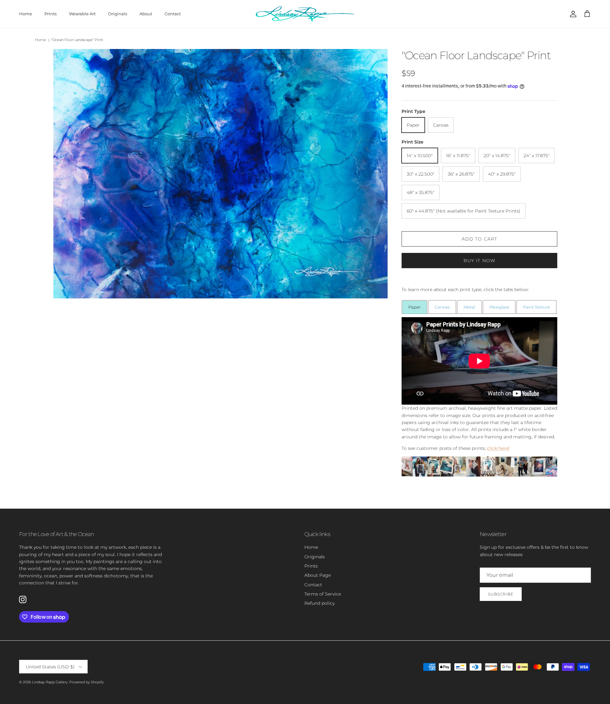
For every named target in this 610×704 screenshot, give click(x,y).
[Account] (572, 14)
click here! (498, 448)
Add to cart (479, 239)
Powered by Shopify (86, 682)
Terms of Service (322, 594)
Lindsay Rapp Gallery (50, 682)
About (145, 13)
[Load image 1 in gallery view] (220, 174)
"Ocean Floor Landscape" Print (77, 40)
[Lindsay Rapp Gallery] (305, 13)
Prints (50, 13)
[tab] (414, 306)
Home (25, 13)
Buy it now (479, 260)
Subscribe (500, 594)
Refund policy (319, 603)
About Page (317, 575)
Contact (173, 13)
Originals (117, 13)
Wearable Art (82, 13)
